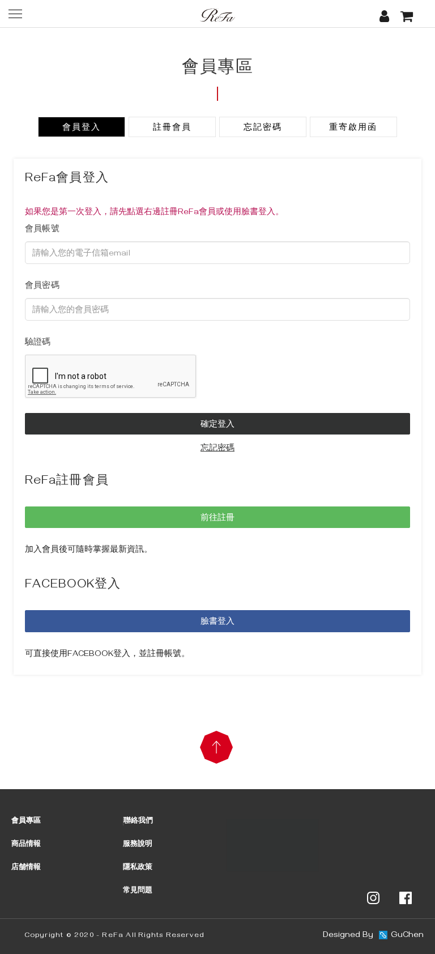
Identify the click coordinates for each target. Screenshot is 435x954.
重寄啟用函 (353, 128)
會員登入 (81, 128)
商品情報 (26, 844)
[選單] (15, 13)
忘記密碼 (263, 128)
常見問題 (137, 891)
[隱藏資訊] (272, 846)
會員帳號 (42, 230)
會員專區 (26, 821)
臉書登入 (217, 622)
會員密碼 (42, 287)
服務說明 (137, 844)
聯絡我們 (138, 821)
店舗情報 (26, 867)
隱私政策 (137, 867)
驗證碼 (38, 343)
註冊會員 (172, 128)
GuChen (407, 936)
